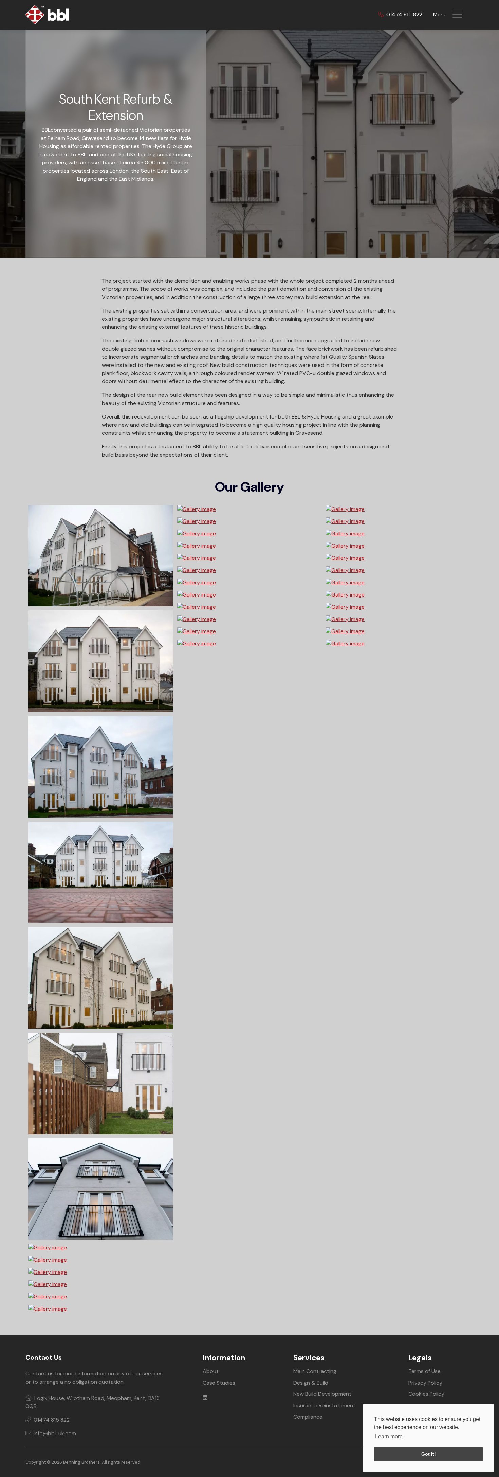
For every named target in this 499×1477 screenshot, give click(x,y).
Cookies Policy (426, 1394)
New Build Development (322, 1394)
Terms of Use (424, 1371)
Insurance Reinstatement (324, 1405)
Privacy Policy (425, 1382)
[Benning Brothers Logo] (47, 14)
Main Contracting (314, 1371)
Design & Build (310, 1382)
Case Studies (219, 1382)
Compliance (307, 1416)
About (211, 1371)
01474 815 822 (403, 14)
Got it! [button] (428, 1454)
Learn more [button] (389, 1436)
